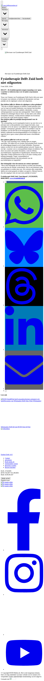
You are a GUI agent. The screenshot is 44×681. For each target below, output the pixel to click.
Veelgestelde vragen (11, 464)
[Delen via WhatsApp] (24, 227)
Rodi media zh (9, 462)
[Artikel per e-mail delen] (24, 389)
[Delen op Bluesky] (24, 266)
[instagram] (24, 594)
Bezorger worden (10, 465)
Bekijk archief (6, 478)
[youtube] (24, 669)
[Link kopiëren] (6, 391)
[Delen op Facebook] (6, 182)
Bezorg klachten (10, 467)
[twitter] (24, 634)
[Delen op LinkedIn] (24, 349)
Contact (7, 458)
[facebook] (24, 550)
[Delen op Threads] (24, 305)
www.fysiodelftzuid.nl (17, 178)
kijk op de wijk (18, 86)
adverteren (8, 460)
